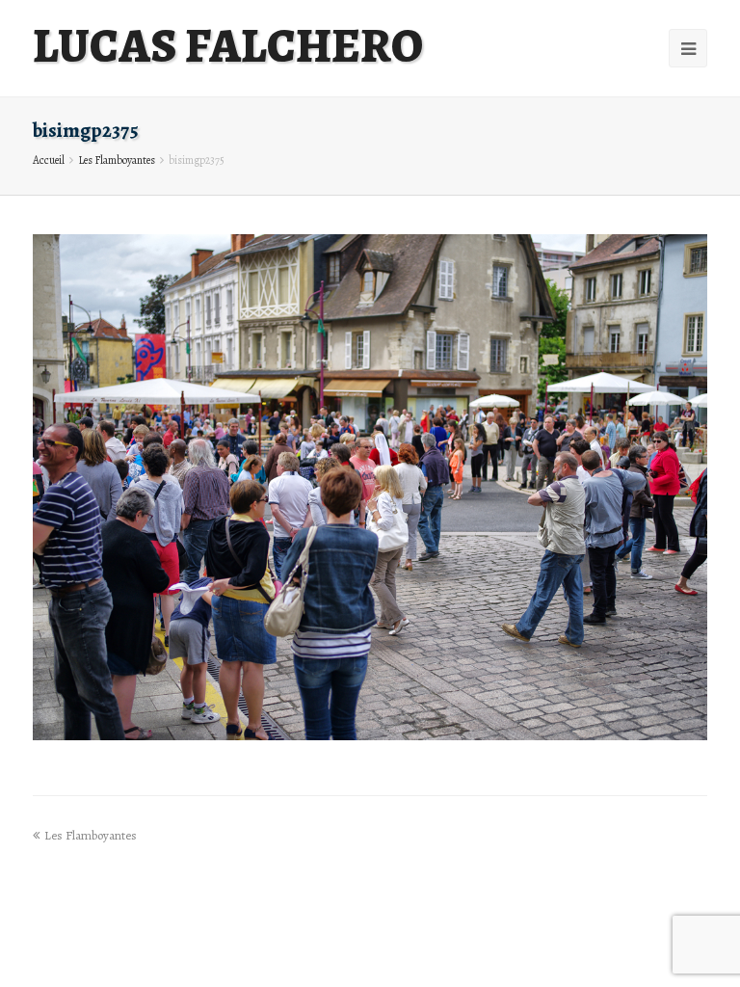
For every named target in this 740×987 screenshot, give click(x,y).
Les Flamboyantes (116, 160)
